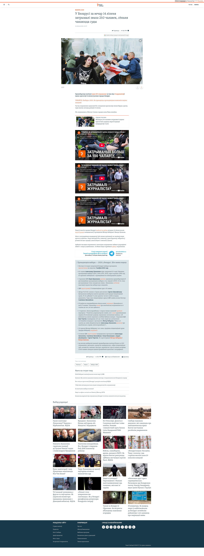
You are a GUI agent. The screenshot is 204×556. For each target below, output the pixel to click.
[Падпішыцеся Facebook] (107, 527)
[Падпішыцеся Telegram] (129, 527)
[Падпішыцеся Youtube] (114, 527)
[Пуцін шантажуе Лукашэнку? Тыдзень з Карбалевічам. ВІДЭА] (64, 412)
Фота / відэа (56, 538)
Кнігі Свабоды (57, 532)
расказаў (119, 323)
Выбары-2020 (79, 10)
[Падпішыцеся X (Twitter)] (111, 527)
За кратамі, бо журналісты (60, 541)
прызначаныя (82, 268)
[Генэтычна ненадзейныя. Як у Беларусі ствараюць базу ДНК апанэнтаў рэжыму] (89, 435)
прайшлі (119, 311)
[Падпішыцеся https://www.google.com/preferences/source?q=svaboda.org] (103, 527)
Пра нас (79, 526)
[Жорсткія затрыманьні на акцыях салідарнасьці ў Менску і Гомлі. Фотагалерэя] (102, 61)
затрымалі (110, 303)
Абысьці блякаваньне (83, 529)
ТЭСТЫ (190, 4)
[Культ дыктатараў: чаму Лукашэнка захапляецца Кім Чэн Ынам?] (64, 460)
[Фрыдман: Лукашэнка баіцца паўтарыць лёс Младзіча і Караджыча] (89, 412)
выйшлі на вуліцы (102, 230)
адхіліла (103, 279)
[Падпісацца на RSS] (133, 527)
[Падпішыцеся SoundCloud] (122, 527)
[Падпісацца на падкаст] (118, 527)
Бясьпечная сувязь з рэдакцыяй (86, 535)
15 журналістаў (119, 94)
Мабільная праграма (83, 532)
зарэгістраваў (85, 288)
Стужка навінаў (57, 526)
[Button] (115, 31)
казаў (98, 305)
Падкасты (55, 529)
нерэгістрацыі (79, 232)
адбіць (114, 246)
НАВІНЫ (196, 4)
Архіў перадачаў (57, 535)
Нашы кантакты (82, 538)
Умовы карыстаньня (83, 541)
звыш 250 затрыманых (99, 94)
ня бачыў (116, 283)
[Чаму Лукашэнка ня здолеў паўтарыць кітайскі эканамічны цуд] (89, 460)
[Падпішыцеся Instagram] (126, 527)
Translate (200, 1)
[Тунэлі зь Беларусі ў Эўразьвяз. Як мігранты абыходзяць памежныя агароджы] (114, 497)
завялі (114, 313)
